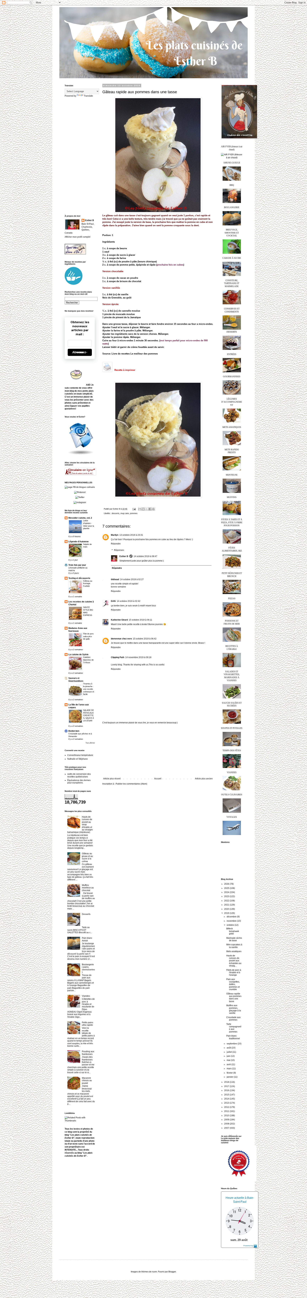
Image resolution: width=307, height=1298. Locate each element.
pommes (134, 513)
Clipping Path (117, 657)
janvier (230, 1077)
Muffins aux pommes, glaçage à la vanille (233, 1009)
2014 (227, 1099)
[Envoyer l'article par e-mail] (134, 509)
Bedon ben (73, 731)
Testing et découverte (79, 578)
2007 (227, 1128)
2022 (227, 900)
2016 (227, 1090)
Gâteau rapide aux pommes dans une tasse (233, 997)
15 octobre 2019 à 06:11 (140, 620)
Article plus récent (111, 778)
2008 (227, 1123)
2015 (227, 1094)
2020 (227, 909)
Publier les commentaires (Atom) (131, 784)
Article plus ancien (204, 778)
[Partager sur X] (146, 509)
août (229, 1048)
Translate (88, 96)
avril (229, 1064)
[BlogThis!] (143, 509)
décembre (232, 916)
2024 (227, 892)
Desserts (86, 914)
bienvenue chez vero (121, 638)
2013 (227, 1103)
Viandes (86, 996)
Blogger (172, 1271)
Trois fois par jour (77, 565)
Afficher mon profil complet (77, 237)
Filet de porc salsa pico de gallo (88, 636)
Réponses (119, 550)
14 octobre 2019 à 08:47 (145, 556)
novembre (232, 921)
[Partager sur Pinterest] (153, 509)
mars (229, 1068)
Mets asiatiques (233, 951)
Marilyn (114, 535)
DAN (113, 601)
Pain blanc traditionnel (233, 1037)
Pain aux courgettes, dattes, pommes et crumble (233, 984)
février (230, 1073)
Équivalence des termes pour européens (79, 781)
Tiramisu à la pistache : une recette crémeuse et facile (88, 689)
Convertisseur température (80, 755)
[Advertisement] (158, 751)
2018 (227, 1082)
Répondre (116, 543)
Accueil (157, 778)
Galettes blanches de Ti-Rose (88, 660)
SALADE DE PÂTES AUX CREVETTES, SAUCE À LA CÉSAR (88, 715)
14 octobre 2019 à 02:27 (132, 579)
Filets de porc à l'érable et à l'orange (233, 972)
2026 (227, 884)
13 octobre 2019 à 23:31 (131, 535)
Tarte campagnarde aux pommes (233, 1028)
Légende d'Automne (78, 541)
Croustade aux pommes (233, 1018)
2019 (227, 913)
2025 (227, 888)
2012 (227, 1107)
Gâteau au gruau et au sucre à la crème (87, 857)
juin (229, 1056)
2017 (227, 1086)
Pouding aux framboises (88, 1052)
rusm (154, 1271)
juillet (229, 1052)
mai (229, 1060)
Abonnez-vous (79, 352)
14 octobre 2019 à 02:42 (128, 601)
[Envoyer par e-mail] (140, 509)
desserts (115, 513)
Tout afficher (90, 743)
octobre (231, 925)
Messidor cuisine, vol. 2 (80, 518)
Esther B (123, 556)
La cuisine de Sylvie (78, 654)
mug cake (124, 513)
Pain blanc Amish (87, 939)
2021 (227, 905)
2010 (227, 1115)
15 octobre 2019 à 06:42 (145, 638)
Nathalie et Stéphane (77, 759)
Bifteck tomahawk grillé (232, 931)
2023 (227, 896)
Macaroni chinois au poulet (87, 1080)
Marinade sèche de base (234, 939)
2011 (227, 1111)
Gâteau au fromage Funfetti (87, 583)
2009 (227, 1119)
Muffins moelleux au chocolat (88, 888)
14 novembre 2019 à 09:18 (138, 657)
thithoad (115, 579)
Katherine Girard (119, 620)
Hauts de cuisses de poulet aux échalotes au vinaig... (233, 960)
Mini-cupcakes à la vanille (234, 945)
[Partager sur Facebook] (150, 509)
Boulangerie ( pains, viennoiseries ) (88, 968)
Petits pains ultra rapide (87, 1023)
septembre (232, 1043)
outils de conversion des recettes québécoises (79, 775)
